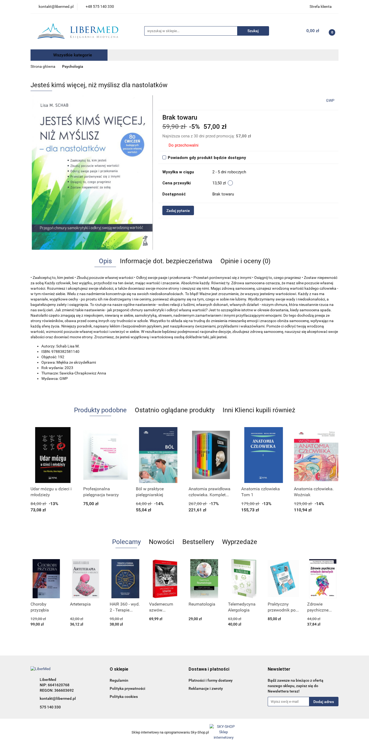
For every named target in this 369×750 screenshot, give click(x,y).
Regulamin (119, 680)
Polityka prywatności (127, 688)
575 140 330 (50, 707)
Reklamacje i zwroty (206, 688)
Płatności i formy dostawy (211, 680)
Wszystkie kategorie (72, 55)
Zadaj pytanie (178, 210)
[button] (119, 669)
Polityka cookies (124, 696)
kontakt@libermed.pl (58, 698)
